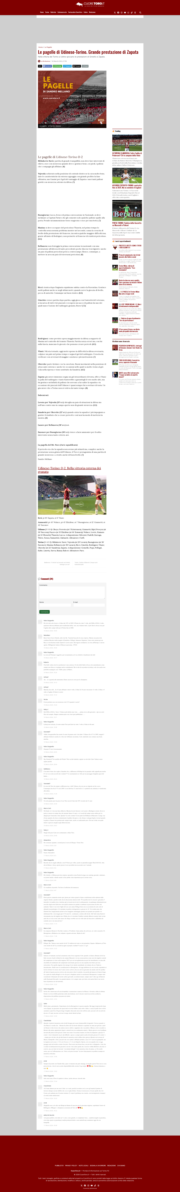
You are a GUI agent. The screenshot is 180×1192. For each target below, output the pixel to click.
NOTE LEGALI (83, 1165)
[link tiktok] (131, 12)
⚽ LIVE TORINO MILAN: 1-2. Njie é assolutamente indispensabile (130, 305)
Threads (77, 66)
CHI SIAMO (121, 1165)
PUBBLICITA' (59, 1165)
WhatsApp (58, 66)
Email (86, 66)
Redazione (92, 12)
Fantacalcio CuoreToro (75, 12)
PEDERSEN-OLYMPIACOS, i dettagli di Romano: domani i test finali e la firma (130, 347)
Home (42, 12)
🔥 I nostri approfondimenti (121, 241)
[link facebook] (118, 12)
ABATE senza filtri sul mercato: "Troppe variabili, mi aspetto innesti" (129, 375)
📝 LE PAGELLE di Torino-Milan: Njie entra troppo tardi (129, 292)
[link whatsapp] (128, 12)
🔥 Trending (116, 131)
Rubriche (53, 12)
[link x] (115, 12)
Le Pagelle (48, 47)
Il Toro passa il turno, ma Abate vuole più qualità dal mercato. (129, 330)
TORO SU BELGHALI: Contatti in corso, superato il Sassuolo (129, 361)
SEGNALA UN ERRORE (98, 1165)
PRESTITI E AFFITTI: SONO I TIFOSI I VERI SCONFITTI (130, 246)
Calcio (86, 12)
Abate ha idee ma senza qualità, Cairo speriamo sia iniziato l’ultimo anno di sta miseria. (130, 282)
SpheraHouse (93, 1188)
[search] (140, 12)
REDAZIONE (111, 1165)
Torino (47, 12)
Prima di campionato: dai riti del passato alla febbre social (129, 256)
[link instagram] (121, 12)
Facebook (48, 66)
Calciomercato (62, 12)
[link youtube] (125, 12)
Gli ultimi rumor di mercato (121, 341)
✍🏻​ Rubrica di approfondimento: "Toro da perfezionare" (130, 319)
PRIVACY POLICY (71, 1165)
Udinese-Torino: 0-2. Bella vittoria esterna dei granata (69, 470)
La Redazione (45, 61)
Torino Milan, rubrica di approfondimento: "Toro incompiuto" (127, 268)
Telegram (68, 66)
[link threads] (135, 12)
